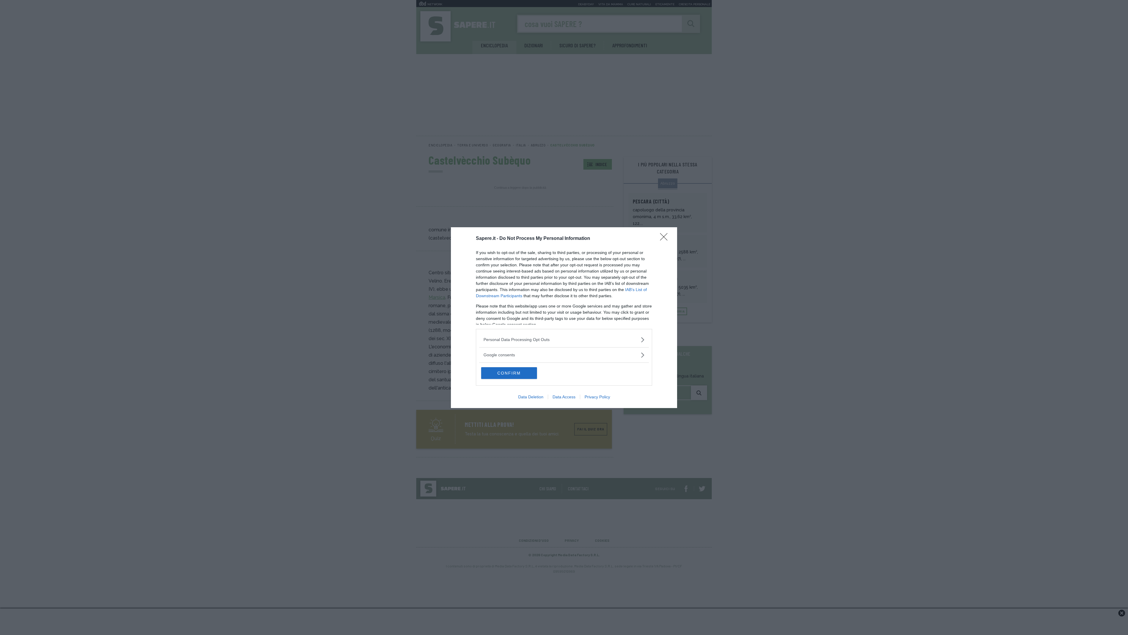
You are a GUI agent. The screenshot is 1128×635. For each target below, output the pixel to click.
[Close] (665, 238)
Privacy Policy (597, 397)
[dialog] (564, 317)
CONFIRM (509, 373)
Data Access (564, 397)
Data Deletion (530, 397)
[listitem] (564, 340)
